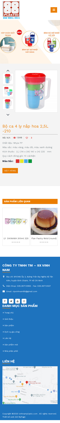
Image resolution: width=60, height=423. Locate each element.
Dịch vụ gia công (12, 332)
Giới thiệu (8, 319)
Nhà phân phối (11, 351)
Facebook (4, 301)
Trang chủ (8, 313)
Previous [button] (8, 70)
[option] (7, 78)
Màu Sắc (7, 161)
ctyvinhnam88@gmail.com (25, 291)
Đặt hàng (10, 170)
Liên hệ (7, 338)
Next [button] (8, 115)
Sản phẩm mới (11, 345)
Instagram (24, 301)
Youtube (17, 301)
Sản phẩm (9, 325)
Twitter (11, 301)
